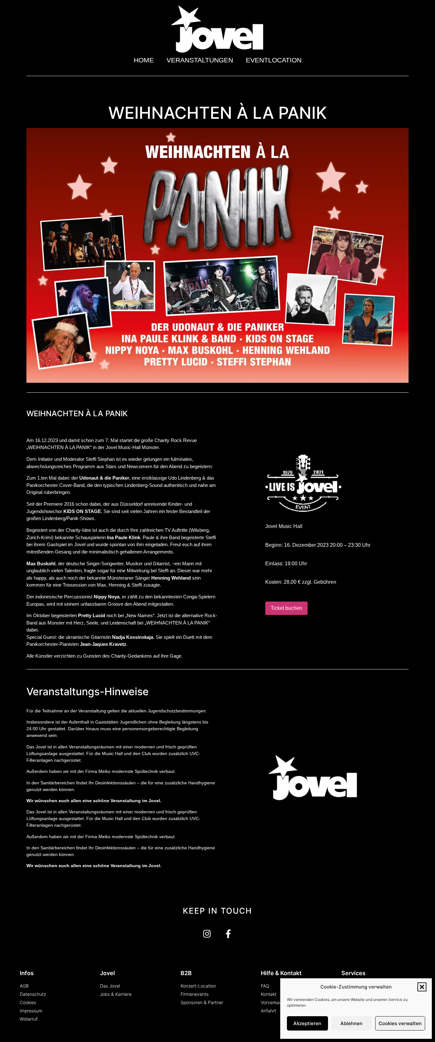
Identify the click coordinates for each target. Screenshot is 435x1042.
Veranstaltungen (200, 60)
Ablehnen (351, 1023)
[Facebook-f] (228, 933)
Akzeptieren (307, 1023)
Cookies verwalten (400, 1023)
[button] (422, 987)
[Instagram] (207, 933)
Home (144, 60)
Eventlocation (274, 60)
